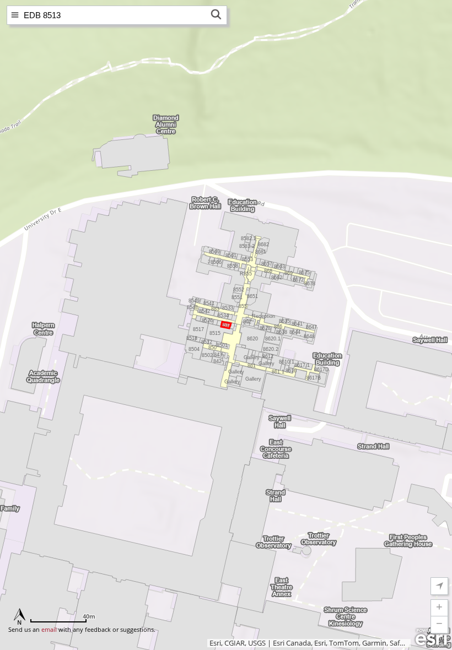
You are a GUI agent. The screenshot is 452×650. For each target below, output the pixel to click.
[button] (439, 608)
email (49, 629)
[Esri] (431, 637)
